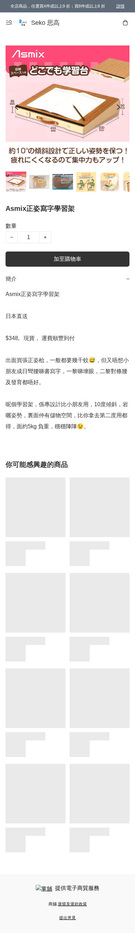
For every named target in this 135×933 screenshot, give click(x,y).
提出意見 (67, 917)
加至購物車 (67, 259)
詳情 (120, 6)
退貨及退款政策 (72, 904)
